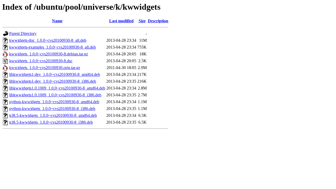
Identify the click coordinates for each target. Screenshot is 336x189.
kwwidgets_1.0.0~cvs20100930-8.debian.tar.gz (48, 54)
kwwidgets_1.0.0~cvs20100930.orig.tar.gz (44, 67)
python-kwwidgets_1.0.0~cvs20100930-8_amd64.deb (54, 101)
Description (158, 21)
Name (57, 21)
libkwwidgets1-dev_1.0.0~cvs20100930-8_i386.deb (52, 81)
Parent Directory (22, 33)
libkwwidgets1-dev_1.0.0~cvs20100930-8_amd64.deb (54, 74)
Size (142, 21)
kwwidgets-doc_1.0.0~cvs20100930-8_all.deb (47, 40)
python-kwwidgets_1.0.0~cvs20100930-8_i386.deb (52, 108)
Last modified (121, 21)
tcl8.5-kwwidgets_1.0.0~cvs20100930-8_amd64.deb (53, 115)
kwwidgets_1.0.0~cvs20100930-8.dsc (40, 61)
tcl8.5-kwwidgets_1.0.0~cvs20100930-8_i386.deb (51, 122)
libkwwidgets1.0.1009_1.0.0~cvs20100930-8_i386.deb (55, 95)
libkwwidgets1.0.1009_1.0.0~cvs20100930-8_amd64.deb (57, 88)
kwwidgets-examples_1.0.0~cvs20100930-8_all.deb (52, 47)
